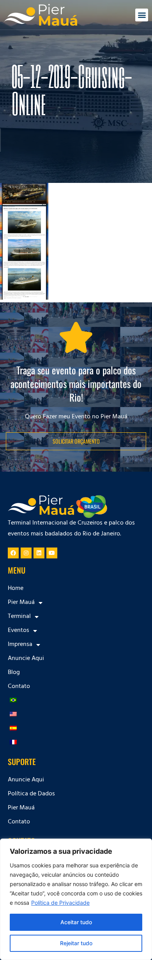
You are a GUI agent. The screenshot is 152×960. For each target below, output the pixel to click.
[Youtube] (51, 553)
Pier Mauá (21, 808)
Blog (14, 673)
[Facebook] (13, 553)
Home (15, 589)
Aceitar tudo (76, 922)
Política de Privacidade (60, 902)
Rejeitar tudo (76, 943)
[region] (76, 899)
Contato (19, 687)
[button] (141, 15)
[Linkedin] (39, 553)
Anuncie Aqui (26, 659)
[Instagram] (26, 553)
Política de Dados (31, 794)
